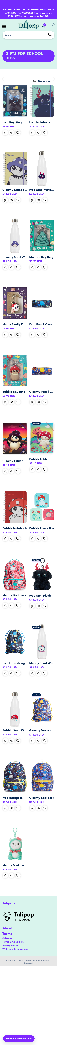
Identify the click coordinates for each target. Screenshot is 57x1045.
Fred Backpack (12, 798)
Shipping (7, 938)
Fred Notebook (39, 122)
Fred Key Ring (12, 122)
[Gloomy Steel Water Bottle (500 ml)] (15, 236)
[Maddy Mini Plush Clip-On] (15, 844)
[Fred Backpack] (15, 776)
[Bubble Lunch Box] (42, 507)
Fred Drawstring (13, 663)
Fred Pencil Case (40, 324)
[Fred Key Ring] (15, 101)
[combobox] (28, 35)
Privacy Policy (10, 945)
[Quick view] (11, 132)
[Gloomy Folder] (15, 438)
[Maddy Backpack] (15, 574)
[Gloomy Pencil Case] (42, 370)
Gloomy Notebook (15, 189)
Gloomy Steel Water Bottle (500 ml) (27, 257)
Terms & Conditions (13, 941)
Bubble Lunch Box (41, 528)
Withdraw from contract (15, 949)
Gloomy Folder (12, 461)
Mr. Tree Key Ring (41, 257)
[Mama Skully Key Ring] (15, 303)
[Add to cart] (5, 132)
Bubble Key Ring (13, 391)
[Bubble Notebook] (15, 507)
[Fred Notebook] (42, 101)
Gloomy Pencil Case (43, 391)
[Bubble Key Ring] (15, 370)
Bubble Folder (39, 459)
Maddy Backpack (14, 595)
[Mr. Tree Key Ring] (42, 236)
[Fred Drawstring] (15, 641)
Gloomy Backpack (41, 798)
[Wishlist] (18, 132)
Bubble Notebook (14, 528)
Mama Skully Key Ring (17, 324)
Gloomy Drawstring (42, 730)
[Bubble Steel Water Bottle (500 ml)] (15, 709)
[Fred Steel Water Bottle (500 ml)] (42, 168)
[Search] (50, 34)
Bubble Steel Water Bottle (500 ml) (26, 730)
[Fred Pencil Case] (42, 303)
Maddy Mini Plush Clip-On (20, 865)
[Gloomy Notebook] (15, 168)
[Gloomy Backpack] (42, 776)
